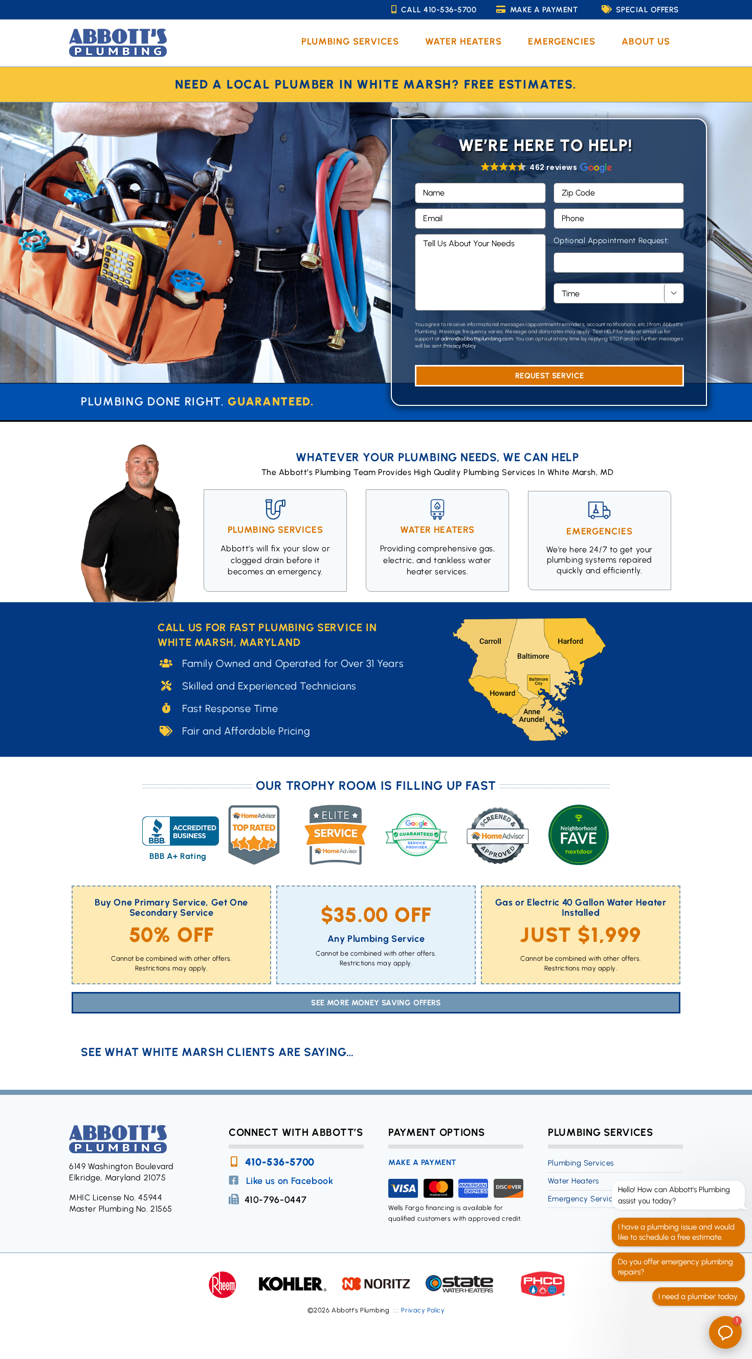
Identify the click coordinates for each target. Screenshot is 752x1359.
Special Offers (647, 9)
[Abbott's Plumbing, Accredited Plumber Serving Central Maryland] (180, 834)
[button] (545, 167)
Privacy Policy (460, 345)
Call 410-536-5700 (439, 9)
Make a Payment (544, 9)
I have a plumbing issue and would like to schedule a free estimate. (676, 1232)
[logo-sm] (118, 32)
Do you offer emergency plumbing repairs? (675, 1267)
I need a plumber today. (698, 1296)
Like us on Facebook (290, 1181)
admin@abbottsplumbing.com (477, 338)
